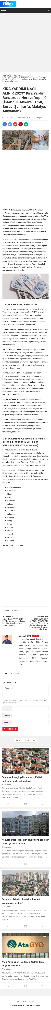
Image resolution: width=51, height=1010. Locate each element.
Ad (7, 709)
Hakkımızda (21, 1001)
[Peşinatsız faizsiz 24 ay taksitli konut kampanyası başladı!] (25, 883)
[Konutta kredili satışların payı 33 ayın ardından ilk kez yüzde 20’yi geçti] (25, 823)
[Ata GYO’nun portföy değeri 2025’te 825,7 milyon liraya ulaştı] (25, 945)
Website (7, 722)
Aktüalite (12, 769)
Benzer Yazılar (26, 740)
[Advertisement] (25, 44)
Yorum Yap (18, 611)
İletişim (31, 1001)
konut (17, 674)
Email (7, 716)
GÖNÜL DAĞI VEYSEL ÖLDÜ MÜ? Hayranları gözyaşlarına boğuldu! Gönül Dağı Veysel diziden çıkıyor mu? (13, 622)
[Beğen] (36, 117)
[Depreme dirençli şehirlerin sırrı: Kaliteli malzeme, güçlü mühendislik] (25, 761)
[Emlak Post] (8, 3)
